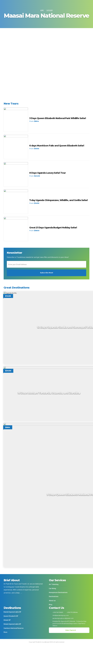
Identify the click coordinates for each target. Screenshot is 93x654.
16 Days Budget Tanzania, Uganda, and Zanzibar (42, 50)
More (5, 632)
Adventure (9, 47)
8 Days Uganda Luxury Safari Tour (47, 173)
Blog (50, 604)
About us (52, 600)
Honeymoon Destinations (58, 592)
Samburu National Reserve (13, 628)
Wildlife (17, 47)
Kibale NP (7, 620)
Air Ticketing (53, 584)
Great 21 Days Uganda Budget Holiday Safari (53, 227)
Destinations (53, 596)
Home (42, 10)
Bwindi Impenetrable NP (12, 611)
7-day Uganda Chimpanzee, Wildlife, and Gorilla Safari (58, 200)
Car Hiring (52, 588)
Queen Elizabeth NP (11, 616)
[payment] (24, 600)
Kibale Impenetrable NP (12, 624)
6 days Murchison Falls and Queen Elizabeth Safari (56, 145)
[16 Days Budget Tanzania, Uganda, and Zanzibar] (46, 40)
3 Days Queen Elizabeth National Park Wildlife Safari (57, 118)
